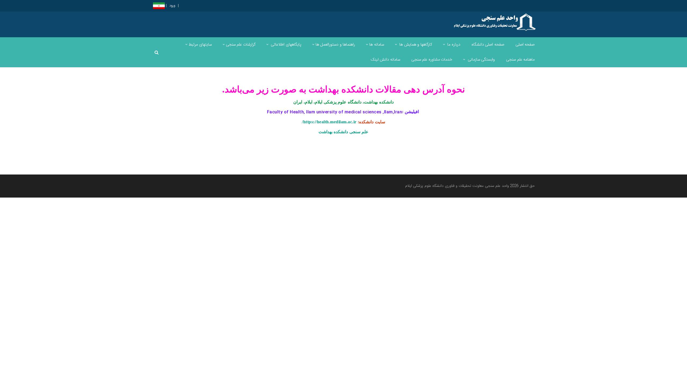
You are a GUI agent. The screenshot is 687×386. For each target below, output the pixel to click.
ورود (172, 6)
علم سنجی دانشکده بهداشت (344, 131)
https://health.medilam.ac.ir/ (329, 122)
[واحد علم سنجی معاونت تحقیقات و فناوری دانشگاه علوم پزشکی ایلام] (494, 22)
